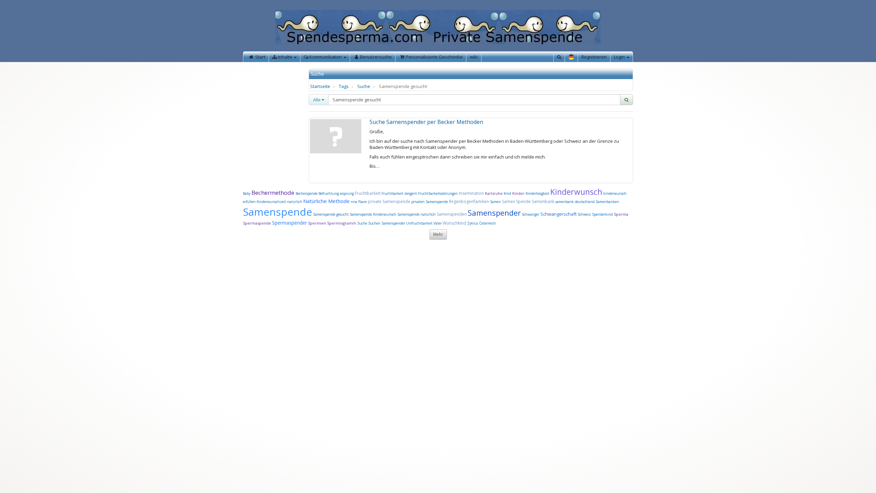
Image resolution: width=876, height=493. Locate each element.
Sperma (621, 214)
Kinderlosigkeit (538, 193)
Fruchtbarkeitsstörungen (438, 193)
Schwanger (530, 214)
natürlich (294, 201)
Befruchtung (329, 193)
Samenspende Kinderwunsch (373, 214)
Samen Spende (516, 201)
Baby (246, 193)
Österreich (487, 223)
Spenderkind (602, 214)
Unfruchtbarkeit (420, 223)
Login (620, 57)
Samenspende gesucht (331, 214)
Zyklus (472, 223)
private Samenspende (389, 201)
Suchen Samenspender (386, 223)
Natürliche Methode (326, 201)
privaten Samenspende (429, 201)
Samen (496, 201)
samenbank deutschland (575, 201)
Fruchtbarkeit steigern (399, 193)
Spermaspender (289, 222)
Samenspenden (452, 214)
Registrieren (594, 57)
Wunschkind (454, 223)
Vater (438, 223)
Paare (363, 201)
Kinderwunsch (576, 191)
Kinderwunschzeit (271, 201)
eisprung (347, 193)
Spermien (317, 223)
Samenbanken (607, 201)
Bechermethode (274, 193)
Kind (508, 193)
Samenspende (277, 212)
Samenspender (494, 212)
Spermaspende (257, 223)
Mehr (438, 234)
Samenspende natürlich (416, 214)
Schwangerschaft (559, 214)
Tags (344, 86)
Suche (363, 86)
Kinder (518, 193)
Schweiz (584, 214)
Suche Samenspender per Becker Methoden (426, 122)
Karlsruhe (494, 193)
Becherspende (307, 193)
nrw (354, 201)
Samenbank (543, 201)
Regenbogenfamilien (469, 201)
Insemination (471, 193)
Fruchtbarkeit (368, 193)
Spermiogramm (341, 223)
